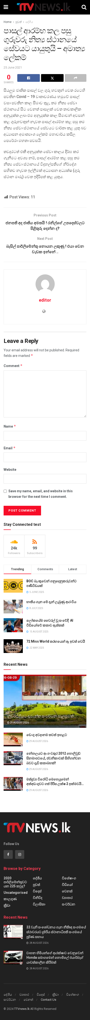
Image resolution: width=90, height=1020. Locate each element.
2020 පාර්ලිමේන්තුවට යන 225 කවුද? (15, 882)
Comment (13, 365)
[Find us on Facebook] (8, 854)
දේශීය (29, 22)
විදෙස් (37, 891)
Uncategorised (16, 893)
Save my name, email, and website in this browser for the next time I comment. (40, 493)
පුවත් (18, 22)
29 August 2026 (19, 722)
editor (45, 300)
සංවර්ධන (68, 904)
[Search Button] (84, 7)
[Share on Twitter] (52, 78)
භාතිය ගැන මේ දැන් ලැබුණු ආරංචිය (51, 602)
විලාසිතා (39, 904)
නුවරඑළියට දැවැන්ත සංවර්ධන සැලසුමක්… (41, 716)
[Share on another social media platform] (75, 78)
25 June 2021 (13, 67)
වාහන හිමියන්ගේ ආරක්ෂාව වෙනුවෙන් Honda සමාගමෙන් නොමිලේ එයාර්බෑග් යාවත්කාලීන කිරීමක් (54, 957)
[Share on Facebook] (28, 78)
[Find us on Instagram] (19, 854)
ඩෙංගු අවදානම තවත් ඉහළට (46, 735)
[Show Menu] (6, 7)
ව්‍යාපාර (67, 898)
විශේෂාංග (69, 878)
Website (10, 470)
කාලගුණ (10, 899)
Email (10, 448)
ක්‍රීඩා (7, 905)
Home (8, 22)
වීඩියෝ (67, 885)
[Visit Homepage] (45, 7)
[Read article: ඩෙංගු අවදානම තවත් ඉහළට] (13, 739)
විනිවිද (37, 898)
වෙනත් (67, 891)
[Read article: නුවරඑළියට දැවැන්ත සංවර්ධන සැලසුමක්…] (45, 704)
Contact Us (48, 999)
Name (10, 426)
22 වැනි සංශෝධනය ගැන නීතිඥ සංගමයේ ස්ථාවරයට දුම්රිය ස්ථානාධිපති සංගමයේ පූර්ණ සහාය (56, 931)
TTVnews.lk (22, 1009)
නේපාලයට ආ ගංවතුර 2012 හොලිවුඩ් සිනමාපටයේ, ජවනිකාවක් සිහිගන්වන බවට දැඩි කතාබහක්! (53, 758)
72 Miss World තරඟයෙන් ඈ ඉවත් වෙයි (55, 641)
